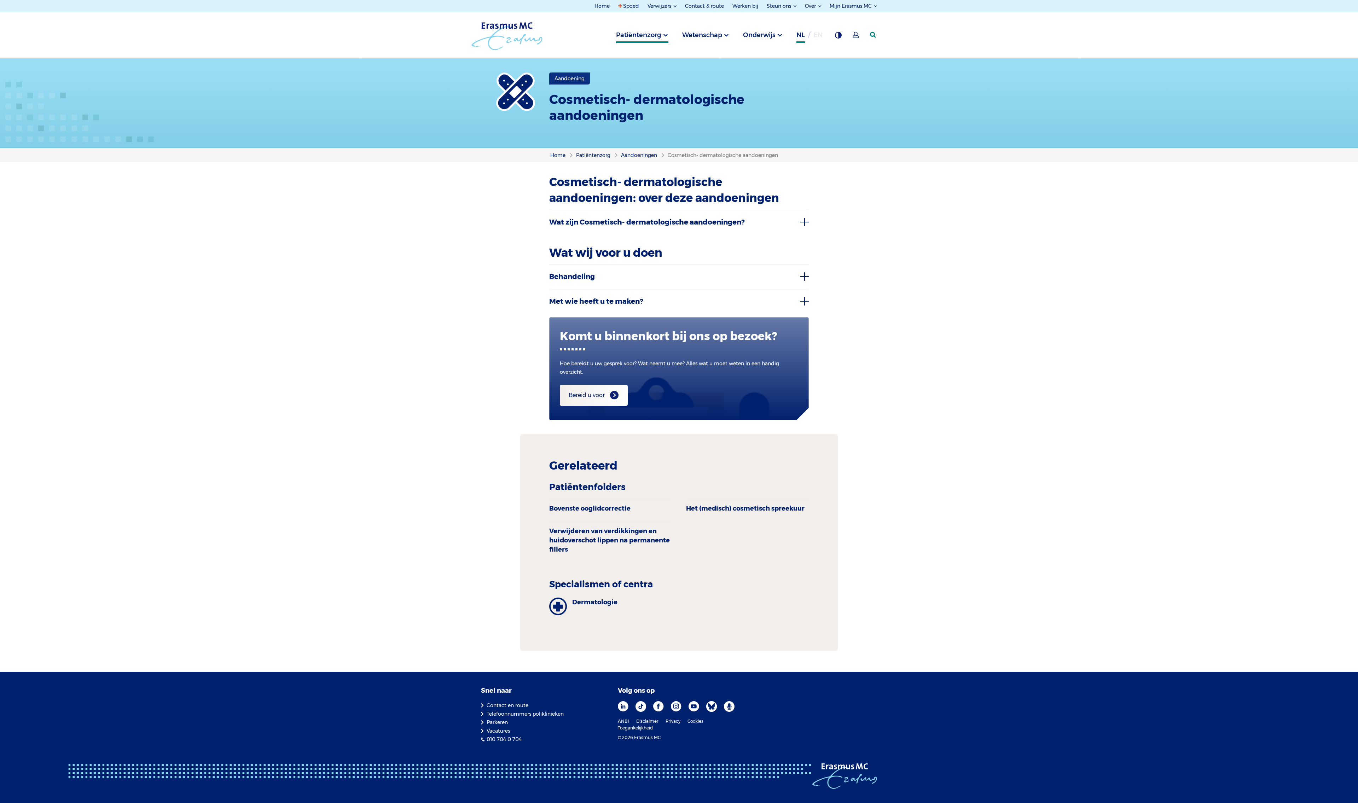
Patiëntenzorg (638, 35)
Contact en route (507, 705)
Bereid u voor (587, 395)
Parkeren (497, 722)
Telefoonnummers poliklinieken (525, 714)
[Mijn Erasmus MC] (856, 37)
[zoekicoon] (873, 35)
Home (602, 6)
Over (811, 6)
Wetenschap (702, 35)
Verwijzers (660, 6)
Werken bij (745, 6)
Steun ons (780, 6)
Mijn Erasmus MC (851, 6)
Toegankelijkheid (635, 728)
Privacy (673, 721)
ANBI (623, 721)
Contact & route (704, 6)
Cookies (695, 721)
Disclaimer (647, 721)
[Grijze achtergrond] (838, 37)
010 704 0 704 (504, 739)
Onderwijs (759, 35)
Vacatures (498, 731)
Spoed (631, 6)
